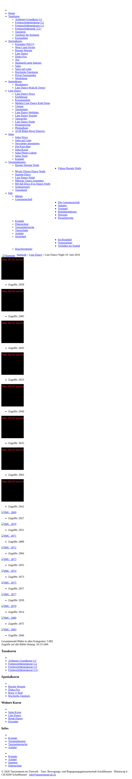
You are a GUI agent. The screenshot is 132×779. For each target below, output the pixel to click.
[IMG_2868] (12, 500)
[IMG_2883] (8, 629)
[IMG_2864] (12, 373)
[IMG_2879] (8, 606)
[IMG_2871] (8, 535)
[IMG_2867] (12, 468)
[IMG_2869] (8, 512)
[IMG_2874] (8, 570)
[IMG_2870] (8, 524)
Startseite (21, 254)
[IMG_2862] (12, 310)
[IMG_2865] (12, 405)
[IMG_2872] (8, 547)
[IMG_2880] (8, 617)
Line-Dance (35, 254)
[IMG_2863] (12, 342)
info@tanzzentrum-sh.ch (42, 774)
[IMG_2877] (8, 594)
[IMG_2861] (12, 278)
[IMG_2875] (8, 582)
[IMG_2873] (8, 559)
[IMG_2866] (12, 437)
